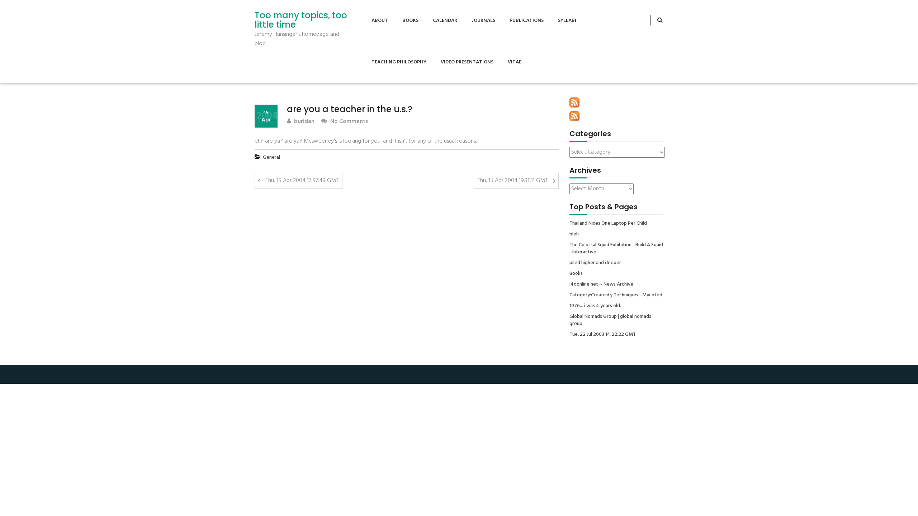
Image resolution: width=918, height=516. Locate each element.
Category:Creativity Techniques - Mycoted (615, 295)
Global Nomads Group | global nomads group (610, 320)
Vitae (514, 62)
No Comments (348, 122)
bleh (574, 234)
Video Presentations (467, 62)
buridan (303, 122)
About (380, 20)
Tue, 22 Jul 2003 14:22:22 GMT (602, 334)
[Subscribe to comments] (574, 116)
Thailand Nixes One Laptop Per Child (608, 223)
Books (410, 20)
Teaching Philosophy (399, 62)
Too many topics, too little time (301, 20)
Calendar (445, 20)
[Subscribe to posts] (574, 102)
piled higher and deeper (595, 263)
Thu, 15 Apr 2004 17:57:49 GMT (302, 180)
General (271, 157)
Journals (483, 20)
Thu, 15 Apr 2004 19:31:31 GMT (513, 180)
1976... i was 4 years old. (595, 306)
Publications (527, 20)
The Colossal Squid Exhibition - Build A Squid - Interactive (616, 249)
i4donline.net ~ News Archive (601, 284)
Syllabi (567, 20)
